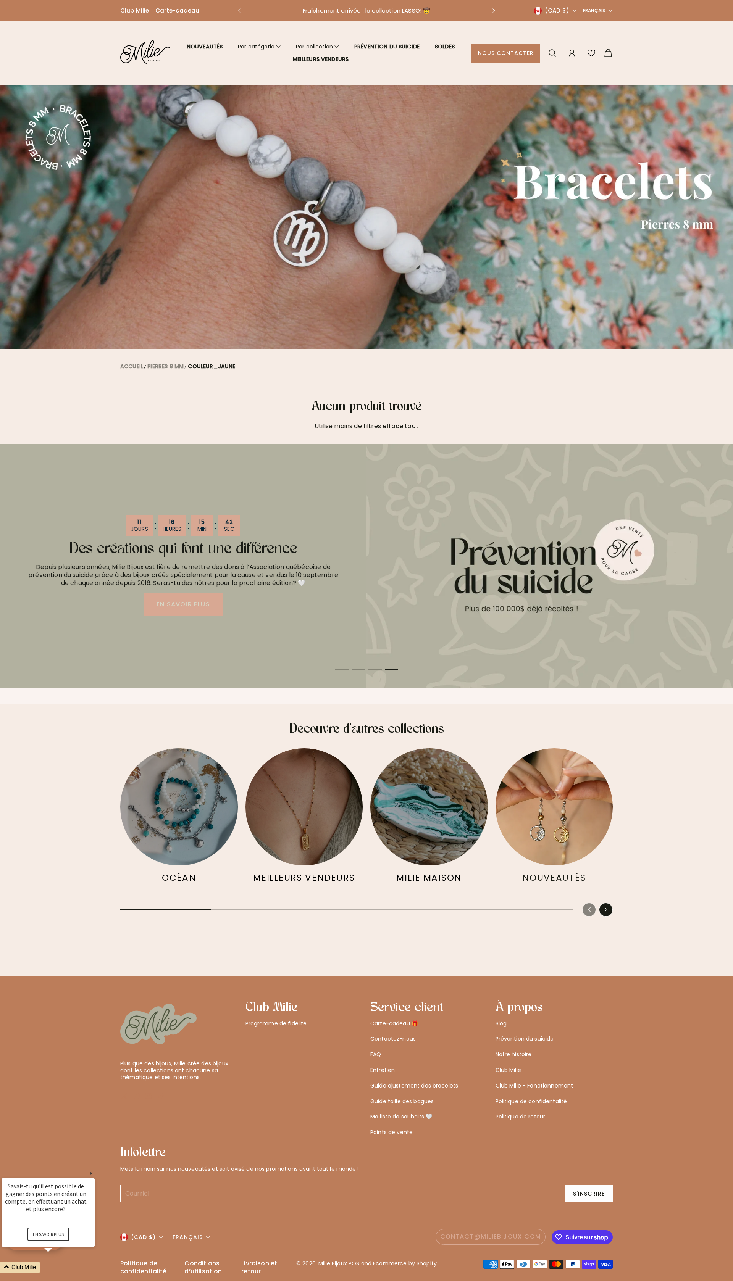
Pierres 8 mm (165, 366)
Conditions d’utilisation (203, 1268)
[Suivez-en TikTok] (161, 1096)
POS (354, 1263)
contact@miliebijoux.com (490, 1236)
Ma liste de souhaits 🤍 (401, 1116)
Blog (501, 1023)
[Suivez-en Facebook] (137, 1096)
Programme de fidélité (276, 1023)
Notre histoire (514, 1054)
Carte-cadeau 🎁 (394, 1023)
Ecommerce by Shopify (405, 1263)
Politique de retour (521, 1116)
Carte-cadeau (177, 10)
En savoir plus (48, 1234)
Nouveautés (205, 46)
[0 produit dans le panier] (608, 53)
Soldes (445, 46)
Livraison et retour (259, 1268)
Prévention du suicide (387, 46)
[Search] (552, 53)
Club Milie (134, 10)
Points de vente (391, 1132)
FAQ (375, 1054)
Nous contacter (506, 53)
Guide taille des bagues (402, 1101)
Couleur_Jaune (211, 366)
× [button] (91, 1173)
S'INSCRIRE (589, 1193)
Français (594, 11)
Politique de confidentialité (143, 1268)
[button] (239, 11)
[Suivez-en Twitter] (124, 1096)
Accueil (131, 366)
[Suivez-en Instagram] (148, 1096)
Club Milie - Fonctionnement (534, 1085)
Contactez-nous (393, 1039)
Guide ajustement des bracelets (414, 1085)
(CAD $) (143, 1237)
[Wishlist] (591, 53)
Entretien (382, 1070)
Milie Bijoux (332, 1263)
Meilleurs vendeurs (321, 59)
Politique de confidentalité (531, 1101)
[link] (179, 819)
